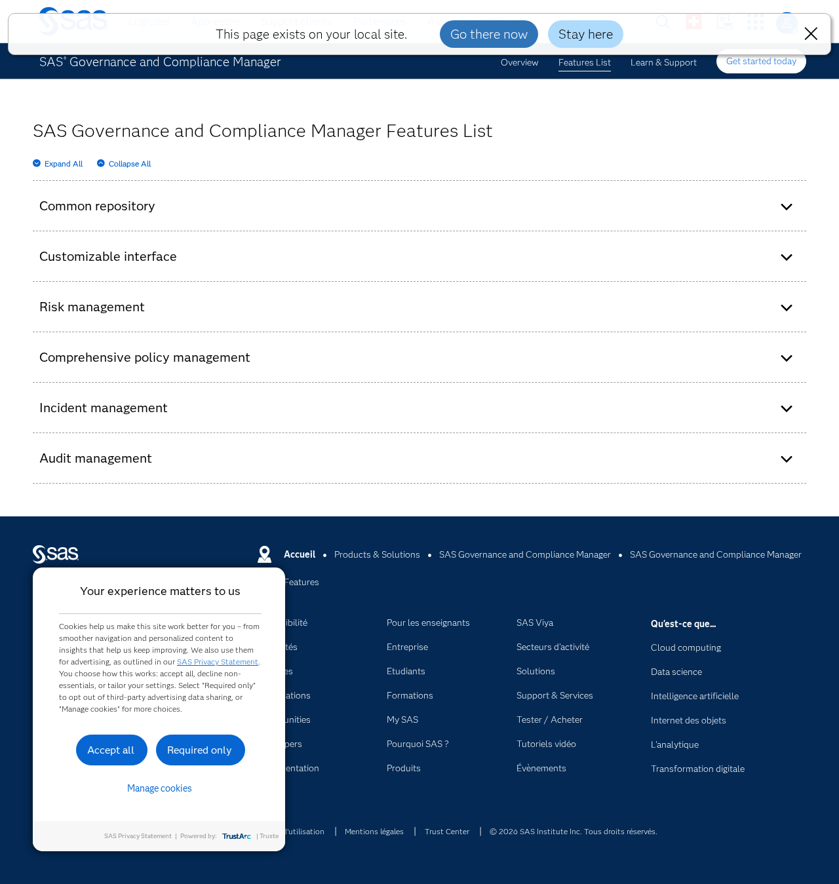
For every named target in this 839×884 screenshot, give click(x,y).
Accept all (110, 750)
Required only (199, 750)
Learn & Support (664, 62)
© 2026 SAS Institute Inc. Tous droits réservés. (573, 831)
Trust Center (447, 831)
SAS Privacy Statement (217, 661)
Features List (584, 62)
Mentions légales (374, 831)
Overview (520, 62)
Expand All (64, 163)
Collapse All (130, 163)
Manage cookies (159, 788)
